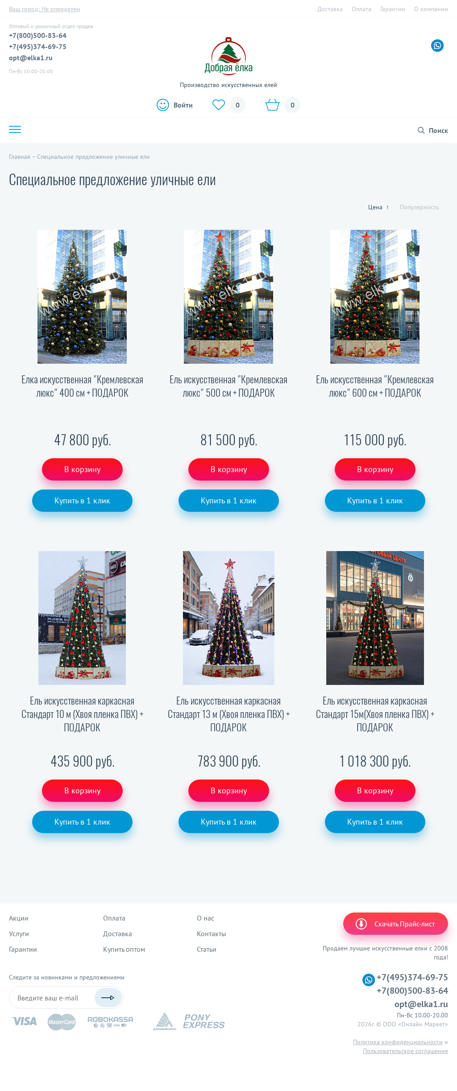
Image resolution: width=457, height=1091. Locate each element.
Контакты (211, 933)
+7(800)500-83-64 (37, 35)
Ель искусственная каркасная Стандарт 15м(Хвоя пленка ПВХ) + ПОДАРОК (375, 714)
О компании (431, 9)
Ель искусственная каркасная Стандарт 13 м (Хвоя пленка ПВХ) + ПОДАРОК (229, 714)
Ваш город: (44, 9)
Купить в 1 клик (82, 500)
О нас (205, 917)
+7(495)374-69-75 (37, 46)
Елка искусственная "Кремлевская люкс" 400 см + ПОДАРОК (82, 386)
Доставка (330, 9)
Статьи (206, 949)
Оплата (361, 9)
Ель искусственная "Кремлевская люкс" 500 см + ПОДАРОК (228, 386)
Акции (19, 917)
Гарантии (392, 9)
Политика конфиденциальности (398, 1042)
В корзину (82, 469)
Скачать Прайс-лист (404, 923)
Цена (378, 207)
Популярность (419, 207)
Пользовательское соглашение (405, 1051)
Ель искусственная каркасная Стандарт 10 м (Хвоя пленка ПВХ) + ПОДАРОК (82, 714)
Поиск (438, 130)
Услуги (19, 933)
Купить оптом (124, 949)
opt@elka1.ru (31, 57)
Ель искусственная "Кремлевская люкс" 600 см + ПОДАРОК (375, 386)
